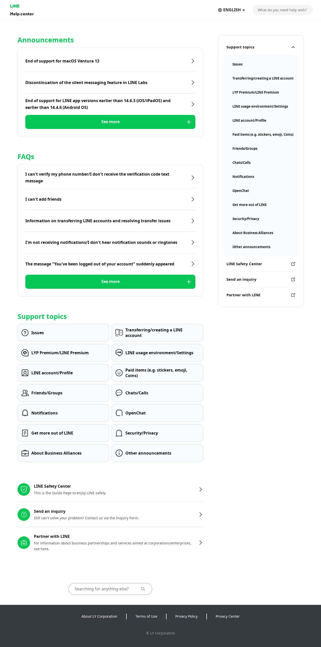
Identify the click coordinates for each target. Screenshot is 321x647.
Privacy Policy (186, 616)
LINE (14, 6)
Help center (22, 13)
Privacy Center (228, 616)
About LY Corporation (99, 616)
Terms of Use (146, 616)
